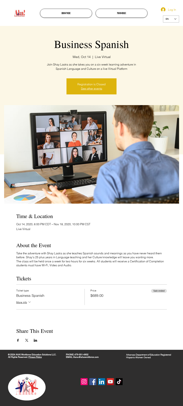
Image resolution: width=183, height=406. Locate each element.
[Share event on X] (26, 340)
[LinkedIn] (101, 381)
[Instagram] (84, 381)
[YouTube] (110, 381)
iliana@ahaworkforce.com (86, 357)
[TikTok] (119, 381)
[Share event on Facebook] (18, 340)
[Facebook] (92, 381)
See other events (91, 88)
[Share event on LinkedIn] (35, 340)
